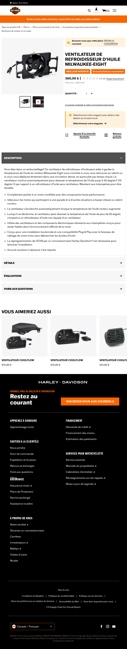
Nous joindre (17, 447)
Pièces (26, 27)
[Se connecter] (96, 10)
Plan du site (63, 590)
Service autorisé (75, 459)
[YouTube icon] (114, 626)
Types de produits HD (11, 27)
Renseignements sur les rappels (84, 477)
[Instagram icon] (107, 626)
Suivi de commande (22, 453)
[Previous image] (8, 66)
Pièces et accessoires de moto (46, 27)
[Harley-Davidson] (63, 382)
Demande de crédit (77, 427)
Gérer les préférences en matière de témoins (32, 601)
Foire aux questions (21, 471)
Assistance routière (21, 503)
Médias (14, 548)
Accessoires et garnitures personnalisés (80, 27)
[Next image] (57, 66)
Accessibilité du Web (69, 601)
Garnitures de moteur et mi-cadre (16, 31)
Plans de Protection (21, 491)
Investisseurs (18, 542)
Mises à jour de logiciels (80, 483)
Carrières (15, 536)
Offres (13, 477)
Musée (14, 560)
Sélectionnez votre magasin (88, 123)
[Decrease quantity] (81, 93)
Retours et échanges (22, 465)
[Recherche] (89, 10)
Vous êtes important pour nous (98, 601)
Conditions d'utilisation (33, 596)
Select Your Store (20, 3)
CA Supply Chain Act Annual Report (63, 607)
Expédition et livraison (23, 459)
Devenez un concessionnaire (27, 530)
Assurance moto (19, 485)
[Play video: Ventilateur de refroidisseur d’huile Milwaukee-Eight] (38, 101)
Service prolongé (20, 497)
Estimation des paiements (81, 439)
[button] (93, 78)
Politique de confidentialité (61, 596)
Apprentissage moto (22, 427)
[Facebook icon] (101, 626)
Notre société (18, 524)
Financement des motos (80, 433)
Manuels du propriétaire (80, 465)
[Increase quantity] (91, 93)
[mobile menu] (114, 10)
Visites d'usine (18, 554)
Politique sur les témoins (91, 596)
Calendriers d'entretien (79, 471)
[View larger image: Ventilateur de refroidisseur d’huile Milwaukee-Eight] (33, 65)
